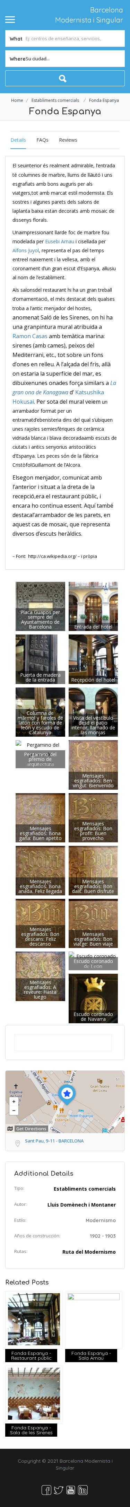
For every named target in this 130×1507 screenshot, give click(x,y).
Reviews (68, 140)
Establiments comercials (55, 100)
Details (18, 140)
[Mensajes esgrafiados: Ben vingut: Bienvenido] (93, 764)
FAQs (42, 140)
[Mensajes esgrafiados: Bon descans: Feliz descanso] (40, 923)
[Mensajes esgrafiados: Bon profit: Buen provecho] (93, 817)
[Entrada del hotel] (93, 606)
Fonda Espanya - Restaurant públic (31, 1355)
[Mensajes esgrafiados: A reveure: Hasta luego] (40, 975)
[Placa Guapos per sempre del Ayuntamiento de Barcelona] (40, 606)
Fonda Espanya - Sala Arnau (91, 1355)
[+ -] (65, 1102)
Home (17, 100)
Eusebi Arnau (59, 241)
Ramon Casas (29, 336)
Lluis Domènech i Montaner (81, 1204)
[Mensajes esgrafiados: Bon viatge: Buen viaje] (93, 923)
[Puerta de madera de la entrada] (40, 658)
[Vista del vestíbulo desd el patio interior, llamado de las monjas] (93, 711)
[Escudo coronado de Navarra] (93, 998)
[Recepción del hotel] (93, 658)
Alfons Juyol (25, 250)
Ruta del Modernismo (89, 1251)
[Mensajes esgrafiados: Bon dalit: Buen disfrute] (93, 870)
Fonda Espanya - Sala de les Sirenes (31, 1430)
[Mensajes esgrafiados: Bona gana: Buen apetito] (40, 817)
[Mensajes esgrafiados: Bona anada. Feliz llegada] (40, 870)
